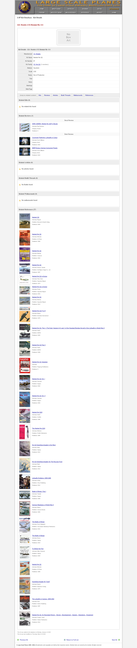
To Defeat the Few (37, 549)
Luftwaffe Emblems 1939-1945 (41, 478)
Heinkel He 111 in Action (39, 276)
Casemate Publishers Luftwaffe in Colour (44, 137)
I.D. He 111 (36, 64)
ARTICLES (71, 9)
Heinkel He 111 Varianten (40, 362)
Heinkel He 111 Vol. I (38, 379)
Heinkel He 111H (37, 412)
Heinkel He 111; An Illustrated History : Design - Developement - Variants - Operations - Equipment (62, 615)
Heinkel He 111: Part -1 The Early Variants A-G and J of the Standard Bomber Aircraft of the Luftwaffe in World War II (68, 328)
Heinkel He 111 (36, 234)
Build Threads (65, 95)
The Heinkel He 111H (38, 428)
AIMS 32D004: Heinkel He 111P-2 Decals (45, 124)
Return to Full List (72, 640)
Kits (40, 95)
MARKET (99, 12)
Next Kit (114, 640)
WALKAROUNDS (71, 12)
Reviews (47, 95)
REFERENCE (85, 12)
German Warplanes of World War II (43, 505)
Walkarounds (78, 95)
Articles (55, 95)
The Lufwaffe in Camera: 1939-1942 (43, 599)
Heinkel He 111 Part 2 (38, 345)
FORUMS (42, 12)
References (89, 95)
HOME (42, 9)
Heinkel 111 (35, 217)
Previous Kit (24, 640)
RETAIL (99, 9)
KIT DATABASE (114, 9)
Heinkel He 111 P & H (38, 311)
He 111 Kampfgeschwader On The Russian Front (47, 462)
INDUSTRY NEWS (56, 12)
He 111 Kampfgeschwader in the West (44, 445)
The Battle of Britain (38, 522)
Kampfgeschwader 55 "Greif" (41, 582)
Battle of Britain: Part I (39, 491)
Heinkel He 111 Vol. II (38, 396)
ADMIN (114, 12)
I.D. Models (37, 54)
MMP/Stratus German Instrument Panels (44, 148)
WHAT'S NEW (56, 9)
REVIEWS (85, 9)
